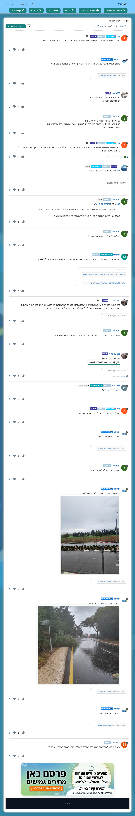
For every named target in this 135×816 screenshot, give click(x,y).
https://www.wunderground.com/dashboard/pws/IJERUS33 (104, 274)
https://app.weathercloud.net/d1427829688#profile (107, 283)
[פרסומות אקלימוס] (67, 779)
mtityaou (116, 742)
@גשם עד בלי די (83, 386)
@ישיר (86, 166)
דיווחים (122, 26)
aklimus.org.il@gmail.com (106, 75)
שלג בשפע (116, 385)
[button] (17, 10)
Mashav (116, 255)
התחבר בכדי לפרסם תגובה (15, 26)
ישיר (118, 36)
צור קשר (67, 803)
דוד (119, 166)
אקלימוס (117, 59)
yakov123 (116, 93)
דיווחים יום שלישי (102, 204)
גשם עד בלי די (114, 300)
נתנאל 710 (116, 116)
